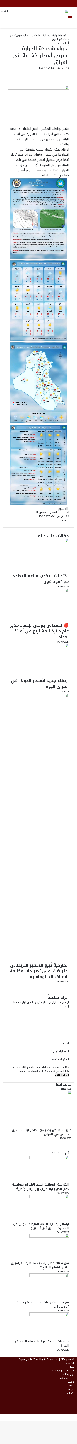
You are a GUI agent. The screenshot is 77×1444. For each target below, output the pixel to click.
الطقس (44, 512)
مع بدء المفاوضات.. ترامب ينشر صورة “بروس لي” (42, 1304)
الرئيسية (64, 35)
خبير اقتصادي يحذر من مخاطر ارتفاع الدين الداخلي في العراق (41, 1132)
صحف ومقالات (67, 1378)
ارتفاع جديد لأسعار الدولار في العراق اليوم (40, 683)
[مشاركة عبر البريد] (52, 520)
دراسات (70, 1382)
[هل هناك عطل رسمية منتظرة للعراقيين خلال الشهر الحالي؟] (49, 1237)
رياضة (71, 1385)
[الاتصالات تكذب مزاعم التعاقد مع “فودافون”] (38, 541)
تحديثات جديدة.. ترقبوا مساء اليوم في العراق (41, 1343)
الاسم (65, 1043)
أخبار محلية (48, 35)
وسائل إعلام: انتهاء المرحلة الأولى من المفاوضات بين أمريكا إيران (41, 1226)
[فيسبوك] (76, 1415)
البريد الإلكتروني (60, 1051)
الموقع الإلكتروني (60, 1059)
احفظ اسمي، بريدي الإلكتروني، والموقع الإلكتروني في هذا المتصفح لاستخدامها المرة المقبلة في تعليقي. (40, 1069)
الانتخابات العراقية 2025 (62, 1370)
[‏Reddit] (53, 520)
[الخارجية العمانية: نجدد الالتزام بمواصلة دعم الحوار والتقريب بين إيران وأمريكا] (49, 1158)
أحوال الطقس (59, 512)
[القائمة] (70, 19)
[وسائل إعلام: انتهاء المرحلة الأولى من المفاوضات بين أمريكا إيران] (49, 1197)
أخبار (57, 35)
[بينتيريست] (54, 520)
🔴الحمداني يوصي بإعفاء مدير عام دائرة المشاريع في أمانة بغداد (39, 631)
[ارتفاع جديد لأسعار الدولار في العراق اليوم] (38, 646)
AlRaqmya (66, 1359)
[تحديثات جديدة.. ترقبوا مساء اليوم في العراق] (49, 1315)
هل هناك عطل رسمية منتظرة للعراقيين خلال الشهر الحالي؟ (40, 1265)
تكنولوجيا (69, 1393)
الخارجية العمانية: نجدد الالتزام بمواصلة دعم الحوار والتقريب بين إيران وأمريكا (40, 1187)
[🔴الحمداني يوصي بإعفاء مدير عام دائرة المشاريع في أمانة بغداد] (38, 591)
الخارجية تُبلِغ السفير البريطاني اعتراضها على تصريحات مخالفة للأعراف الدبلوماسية (39, 971)
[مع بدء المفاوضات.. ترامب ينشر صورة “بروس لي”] (49, 1276)
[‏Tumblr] (55, 520)
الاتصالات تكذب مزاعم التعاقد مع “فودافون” (41, 578)
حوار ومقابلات (67, 1374)
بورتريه (71, 1389)
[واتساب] (75, 1415)
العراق (34, 512)
